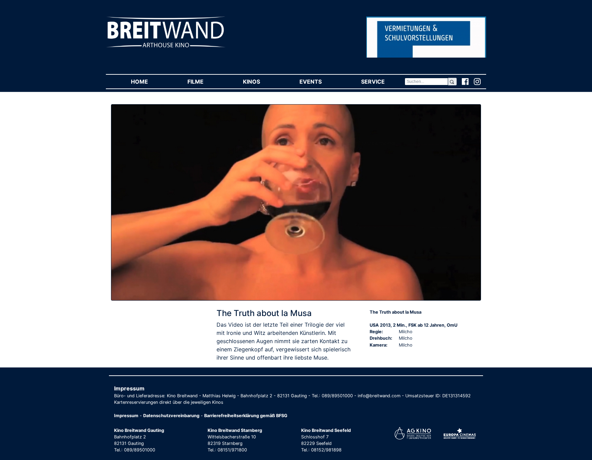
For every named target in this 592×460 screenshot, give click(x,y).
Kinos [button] (261, 81)
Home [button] (149, 81)
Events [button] (320, 81)
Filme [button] (205, 81)
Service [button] (382, 81)
